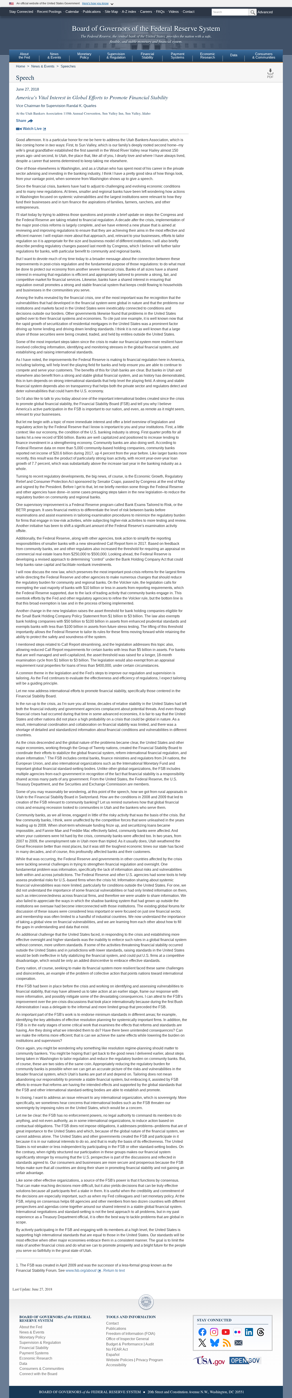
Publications (92, 11)
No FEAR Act (117, 1349)
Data (233, 55)
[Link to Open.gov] (247, 1360)
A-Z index (129, 11)
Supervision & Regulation (40, 1342)
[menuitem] (24, 56)
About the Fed (30, 1327)
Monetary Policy (32, 1337)
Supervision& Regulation (116, 55)
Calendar (72, 11)
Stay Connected (21, 11)
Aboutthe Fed (24, 55)
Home (20, 66)
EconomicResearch (207, 55)
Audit (149, 1344)
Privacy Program (149, 1360)
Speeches (68, 66)
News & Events (43, 66)
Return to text (114, 1270)
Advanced (265, 12)
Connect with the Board (38, 1374)
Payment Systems (34, 1353)
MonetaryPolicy (84, 55)
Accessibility (116, 1365)
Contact (188, 11)
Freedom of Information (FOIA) (130, 1334)
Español (113, 1355)
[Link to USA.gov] (211, 1360)
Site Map (111, 11)
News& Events (54, 55)
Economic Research (35, 1358)
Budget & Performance (124, 1344)
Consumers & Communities (263, 55)
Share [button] (21, 121)
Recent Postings (49, 11)
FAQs (160, 11)
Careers (146, 11)
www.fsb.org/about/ (81, 1270)
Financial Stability (33, 1348)
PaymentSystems (177, 55)
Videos (174, 11)
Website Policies (119, 1360)
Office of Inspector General (127, 1339)
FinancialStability (147, 55)
